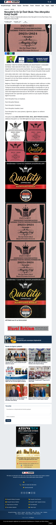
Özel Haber (26, 5)
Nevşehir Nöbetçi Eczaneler (13, 499)
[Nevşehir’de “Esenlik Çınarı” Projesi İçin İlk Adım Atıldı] (40, 372)
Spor (43, 5)
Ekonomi (37, 5)
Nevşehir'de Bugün (6, 5)
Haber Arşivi (33, 507)
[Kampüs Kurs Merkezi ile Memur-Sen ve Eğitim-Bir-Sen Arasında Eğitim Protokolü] (16, 372)
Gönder (8, 420)
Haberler (6, 9)
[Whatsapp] (32, 493)
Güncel (14, 5)
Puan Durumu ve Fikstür (12, 504)
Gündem (45, 512)
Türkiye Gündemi (29, 513)
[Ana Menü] (50, 2)
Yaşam (47, 5)
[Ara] (48, 2)
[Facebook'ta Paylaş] (6, 53)
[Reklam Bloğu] (28, 436)
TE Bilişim (31, 517)
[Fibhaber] (11, 2)
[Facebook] (22, 493)
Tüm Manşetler (33, 504)
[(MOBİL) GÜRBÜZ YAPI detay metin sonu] (28, 328)
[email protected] (29, 482)
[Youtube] (29, 493)
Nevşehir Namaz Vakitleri (13, 502)
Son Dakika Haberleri (12, 507)
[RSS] (34, 493)
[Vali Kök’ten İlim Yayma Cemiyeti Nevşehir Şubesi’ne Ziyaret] (16, 355)
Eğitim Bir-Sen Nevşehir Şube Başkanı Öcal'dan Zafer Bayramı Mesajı (38, 363)
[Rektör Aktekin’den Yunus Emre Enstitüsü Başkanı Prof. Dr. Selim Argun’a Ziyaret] (40, 390)
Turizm (32, 5)
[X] (24, 493)
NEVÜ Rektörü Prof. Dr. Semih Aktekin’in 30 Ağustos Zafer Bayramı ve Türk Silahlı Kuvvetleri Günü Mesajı (16, 399)
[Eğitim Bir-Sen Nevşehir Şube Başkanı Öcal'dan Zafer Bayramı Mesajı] (40, 355)
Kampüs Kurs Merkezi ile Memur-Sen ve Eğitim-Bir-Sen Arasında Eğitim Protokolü (15, 380)
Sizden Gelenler (37, 513)
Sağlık (52, 5)
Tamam (50, 523)
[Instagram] (27, 493)
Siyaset (19, 5)
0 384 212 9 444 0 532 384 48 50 (29, 484)
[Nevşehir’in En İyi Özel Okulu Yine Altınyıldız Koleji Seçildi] (28, 38)
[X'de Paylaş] (8, 53)
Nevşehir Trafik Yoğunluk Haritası (37, 502)
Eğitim (12, 9)
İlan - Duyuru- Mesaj (19, 513)
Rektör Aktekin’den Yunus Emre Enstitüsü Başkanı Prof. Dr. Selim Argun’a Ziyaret (39, 398)
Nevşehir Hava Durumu (35, 499)
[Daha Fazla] (13, 53)
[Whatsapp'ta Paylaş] (11, 53)
